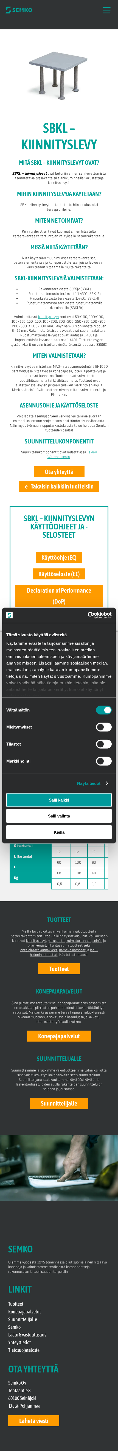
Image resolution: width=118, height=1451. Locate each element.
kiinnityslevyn (48, 316)
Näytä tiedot (88, 783)
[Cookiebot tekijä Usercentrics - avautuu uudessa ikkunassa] (88, 615)
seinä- (97, 940)
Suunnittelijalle (22, 1319)
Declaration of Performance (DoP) (59, 596)
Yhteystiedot (19, 1342)
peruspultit (56, 940)
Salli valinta (59, 816)
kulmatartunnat (78, 940)
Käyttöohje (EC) (59, 557)
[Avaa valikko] (106, 10)
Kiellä (59, 832)
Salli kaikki (59, 799)
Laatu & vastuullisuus (27, 1335)
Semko (14, 1327)
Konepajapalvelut (24, 1312)
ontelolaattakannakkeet (38, 949)
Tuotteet (15, 1304)
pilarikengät (37, 945)
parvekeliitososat (72, 949)
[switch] (104, 726)
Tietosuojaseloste (24, 1350)
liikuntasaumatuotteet (65, 945)
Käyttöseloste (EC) (59, 573)
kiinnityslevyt (36, 940)
